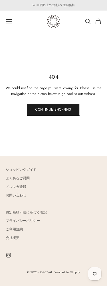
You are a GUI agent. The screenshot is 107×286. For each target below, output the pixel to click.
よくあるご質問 (18, 178)
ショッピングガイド (21, 169)
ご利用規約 (14, 229)
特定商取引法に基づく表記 (26, 212)
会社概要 (12, 237)
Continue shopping (53, 109)
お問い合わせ (16, 195)
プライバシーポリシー (23, 220)
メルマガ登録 (16, 186)
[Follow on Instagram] (8, 255)
